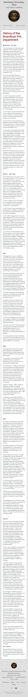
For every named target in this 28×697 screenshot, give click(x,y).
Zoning (23, 682)
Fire (18, 682)
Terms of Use (14, 679)
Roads (14, 684)
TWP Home (5, 682)
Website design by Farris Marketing (14, 693)
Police (12, 682)
